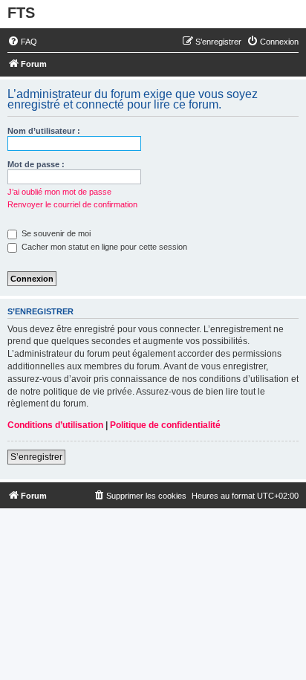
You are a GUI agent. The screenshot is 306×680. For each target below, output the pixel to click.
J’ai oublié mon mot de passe (59, 191)
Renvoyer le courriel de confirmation (72, 204)
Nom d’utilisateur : (43, 130)
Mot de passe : (36, 164)
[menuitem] (22, 42)
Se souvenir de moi (55, 233)
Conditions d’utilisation (55, 425)
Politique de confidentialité (165, 425)
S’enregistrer (36, 457)
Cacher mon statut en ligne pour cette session (103, 246)
